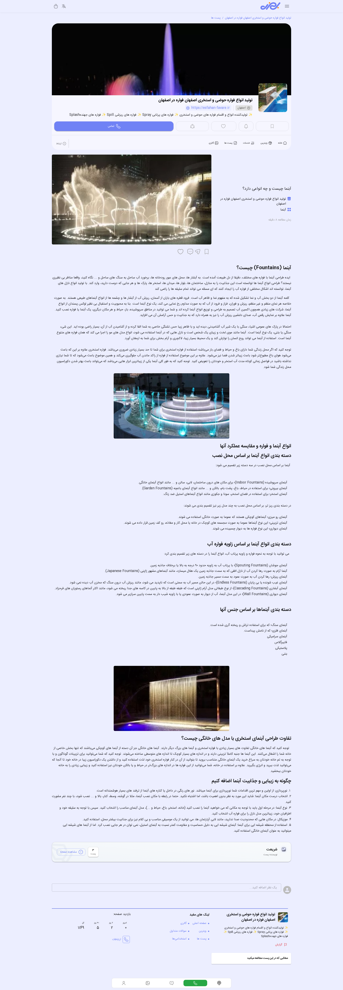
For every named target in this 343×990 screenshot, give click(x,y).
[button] (251, 958)
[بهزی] (270, 6)
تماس (111, 126)
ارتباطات (116, 939)
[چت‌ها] (195, 983)
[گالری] (148, 983)
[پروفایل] (124, 983)
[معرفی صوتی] (219, 983)
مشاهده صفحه (68, 852)
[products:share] (192, 126)
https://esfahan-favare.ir (210, 108)
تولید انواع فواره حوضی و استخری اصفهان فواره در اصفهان (258, 18)
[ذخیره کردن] (206, 251)
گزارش (278, 944)
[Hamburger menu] (287, 6)
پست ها (216, 18)
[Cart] (56, 6)
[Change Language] (64, 6)
